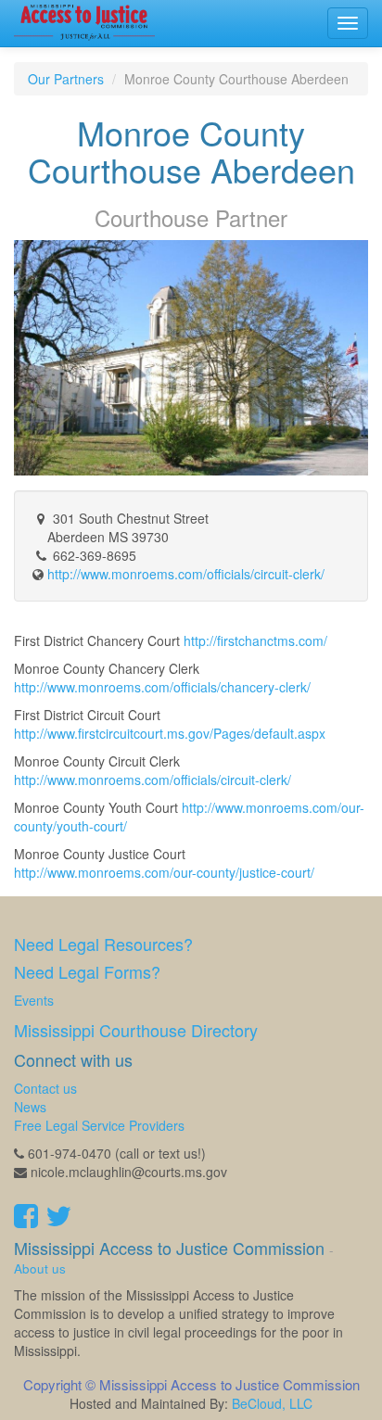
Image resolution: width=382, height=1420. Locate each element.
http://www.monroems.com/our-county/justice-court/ (164, 872)
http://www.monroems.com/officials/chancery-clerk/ (162, 687)
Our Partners (66, 79)
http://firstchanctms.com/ (255, 640)
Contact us (45, 1088)
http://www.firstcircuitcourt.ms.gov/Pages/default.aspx (169, 733)
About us (40, 1268)
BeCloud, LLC (272, 1403)
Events (34, 1000)
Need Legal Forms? (87, 971)
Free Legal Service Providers (99, 1125)
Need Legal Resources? (103, 944)
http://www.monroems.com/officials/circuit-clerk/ (152, 779)
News (30, 1106)
